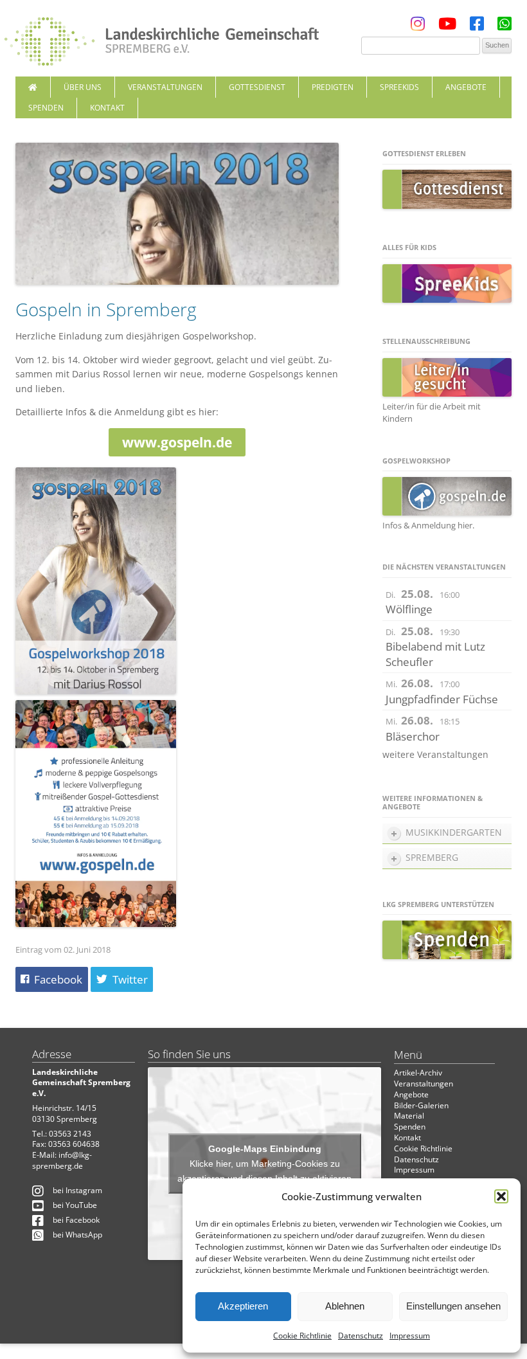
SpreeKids (399, 87)
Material (409, 1115)
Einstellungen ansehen (453, 1305)
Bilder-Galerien (421, 1105)
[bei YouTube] (447, 27)
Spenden (46, 107)
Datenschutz (360, 1335)
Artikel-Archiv (418, 1072)
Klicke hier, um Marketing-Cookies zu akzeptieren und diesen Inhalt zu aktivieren (264, 1170)
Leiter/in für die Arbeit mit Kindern (431, 412)
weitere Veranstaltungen (435, 754)
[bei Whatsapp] (504, 27)
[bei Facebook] (477, 27)
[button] (501, 1196)
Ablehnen (344, 1305)
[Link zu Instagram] (418, 27)
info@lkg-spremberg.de (62, 1160)
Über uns (83, 87)
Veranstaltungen (165, 87)
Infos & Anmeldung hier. (428, 525)
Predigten (332, 87)
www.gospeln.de (177, 442)
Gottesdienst (257, 87)
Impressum (409, 1335)
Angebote (466, 87)
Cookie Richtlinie (302, 1335)
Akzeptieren (243, 1305)
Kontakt (107, 107)
